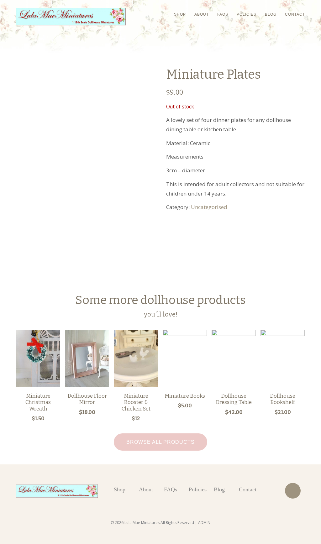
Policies (246, 14)
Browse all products (160, 442)
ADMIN (204, 522)
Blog (270, 14)
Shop (180, 14)
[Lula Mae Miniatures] (71, 16)
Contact (295, 14)
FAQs (222, 14)
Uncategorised (209, 207)
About (201, 14)
